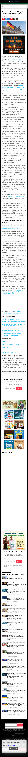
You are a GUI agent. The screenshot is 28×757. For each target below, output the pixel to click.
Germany (8, 362)
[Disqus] (14, 473)
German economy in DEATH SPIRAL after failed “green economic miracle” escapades (16, 668)
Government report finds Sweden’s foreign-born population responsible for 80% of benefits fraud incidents (16, 598)
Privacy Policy (11, 745)
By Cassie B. (15, 648)
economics (21, 358)
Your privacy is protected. (8, 392)
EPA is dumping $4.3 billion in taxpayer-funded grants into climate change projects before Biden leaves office (16, 637)
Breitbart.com (6, 341)
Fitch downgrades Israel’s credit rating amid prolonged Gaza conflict (16, 610)
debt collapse (6, 358)
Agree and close (13, 748)
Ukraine (11, 367)
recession (13, 366)
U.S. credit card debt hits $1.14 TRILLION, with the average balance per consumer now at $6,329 (15, 617)
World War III (17, 367)
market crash (11, 364)
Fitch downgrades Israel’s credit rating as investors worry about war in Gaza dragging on (16, 591)
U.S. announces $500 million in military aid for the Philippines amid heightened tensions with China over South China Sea (16, 675)
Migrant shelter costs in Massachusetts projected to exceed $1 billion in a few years (16, 584)
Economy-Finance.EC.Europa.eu (10, 344)
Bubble (22, 355)
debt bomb (22, 357)
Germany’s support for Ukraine (16, 196)
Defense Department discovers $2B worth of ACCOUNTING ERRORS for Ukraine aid (15, 683)
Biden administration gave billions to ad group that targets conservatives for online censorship (16, 645)
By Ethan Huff (15, 656)
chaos (12, 357)
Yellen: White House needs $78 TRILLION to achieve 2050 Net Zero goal (15, 661)
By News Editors (16, 693)
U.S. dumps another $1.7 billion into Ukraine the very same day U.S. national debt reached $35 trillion (15, 705)
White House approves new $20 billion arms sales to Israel (16, 604)
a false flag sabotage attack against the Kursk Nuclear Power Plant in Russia (14, 291)
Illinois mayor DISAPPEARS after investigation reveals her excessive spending (15, 624)
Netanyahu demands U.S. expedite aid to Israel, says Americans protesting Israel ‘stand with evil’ (16, 712)
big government (15, 355)
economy (4, 360)
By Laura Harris (15, 601)
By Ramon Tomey (16, 626)
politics (8, 366)
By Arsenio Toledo (16, 594)
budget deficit (6, 357)
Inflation (4, 364)
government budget (17, 362)
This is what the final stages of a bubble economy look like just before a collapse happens (16, 690)
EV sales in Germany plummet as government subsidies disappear (15, 630)
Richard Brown (12, 16)
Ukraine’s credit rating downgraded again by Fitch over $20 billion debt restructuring (15, 697)
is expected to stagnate (8, 237)
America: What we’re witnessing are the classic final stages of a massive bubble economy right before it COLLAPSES (15, 653)
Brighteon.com (17, 313)
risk (18, 366)
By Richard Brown (16, 580)
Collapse (16, 357)
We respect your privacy (19, 733)
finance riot (11, 360)
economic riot (14, 358)
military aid (18, 364)
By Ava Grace (15, 587)
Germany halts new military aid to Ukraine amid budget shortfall (15, 577)
